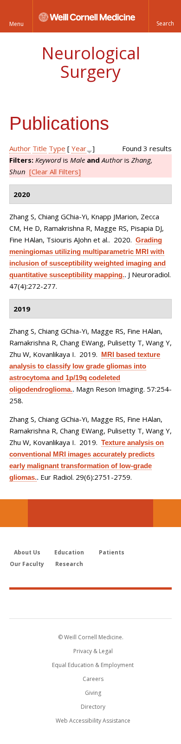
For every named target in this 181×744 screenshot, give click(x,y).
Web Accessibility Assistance (93, 721)
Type (57, 148)
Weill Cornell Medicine (90, 603)
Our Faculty (27, 564)
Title (39, 148)
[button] (165, 16)
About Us (27, 552)
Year (78, 148)
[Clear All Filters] (55, 171)
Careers (93, 679)
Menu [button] (16, 24)
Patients (111, 552)
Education (69, 552)
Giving (93, 693)
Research (69, 564)
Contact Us (167, 513)
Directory (93, 707)
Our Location (14, 513)
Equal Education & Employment (93, 665)
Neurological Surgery (90, 62)
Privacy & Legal (93, 651)
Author (20, 148)
